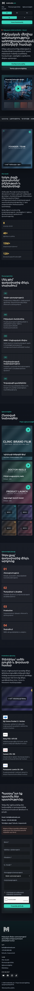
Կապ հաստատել (17, 22)
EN (17, 13)
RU (27, 13)
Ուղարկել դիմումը (17, 906)
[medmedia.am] (6, 929)
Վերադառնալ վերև (8, 988)
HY (7, 13)
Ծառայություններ (14, 7)
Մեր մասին (4, 8)
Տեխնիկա (5, 968)
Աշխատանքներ (28, 7)
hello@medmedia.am (8, 947)
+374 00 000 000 (7, 950)
